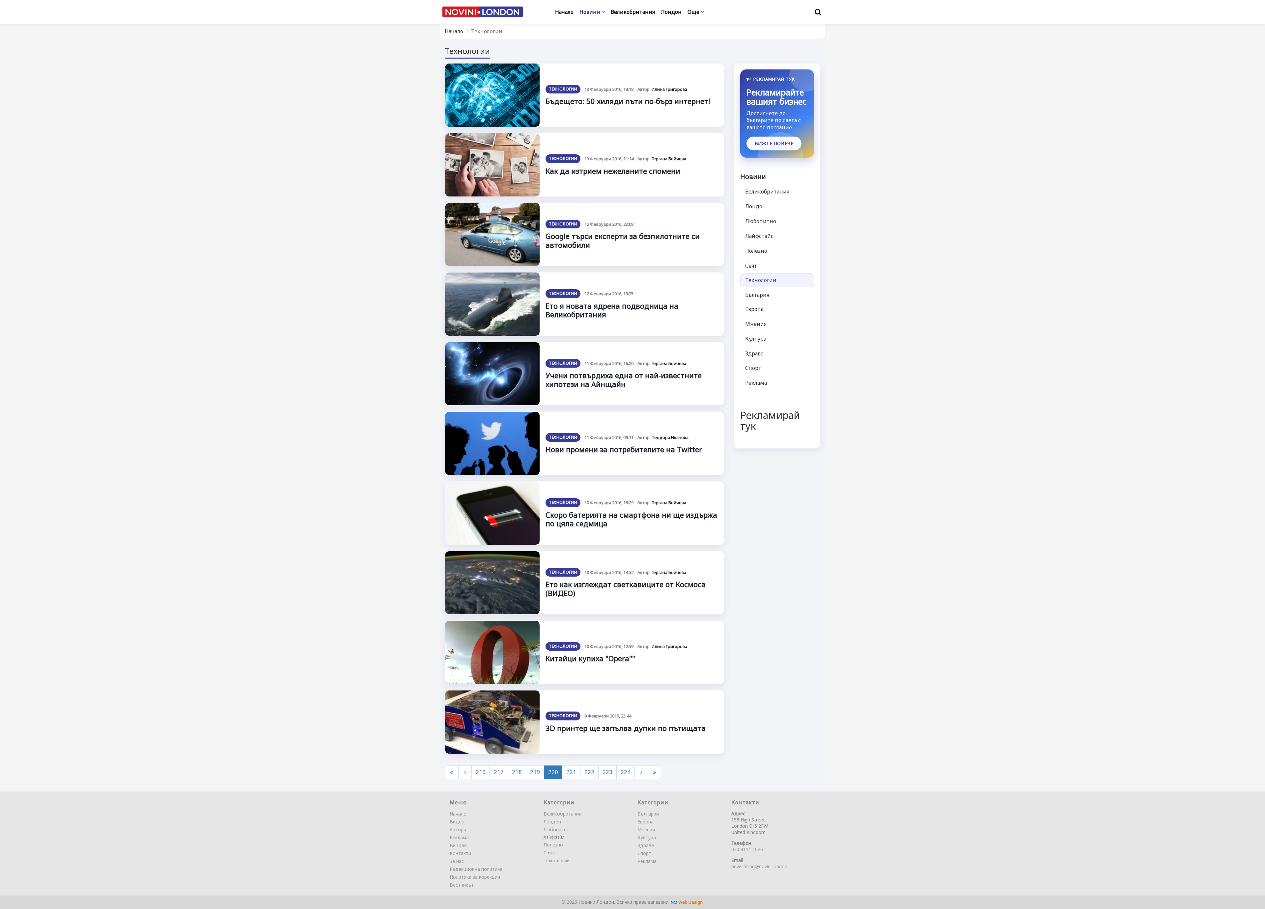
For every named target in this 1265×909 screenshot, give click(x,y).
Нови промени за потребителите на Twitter (624, 449)
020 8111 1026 (747, 849)
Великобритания (767, 191)
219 (535, 772)
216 (481, 772)
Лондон (755, 206)
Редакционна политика (476, 869)
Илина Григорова (669, 89)
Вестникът (462, 885)
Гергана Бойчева (669, 159)
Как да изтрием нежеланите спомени (613, 171)
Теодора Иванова (670, 437)
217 (499, 772)
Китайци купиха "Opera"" (590, 658)
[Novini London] (482, 12)
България (757, 295)
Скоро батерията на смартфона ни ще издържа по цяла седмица (631, 519)
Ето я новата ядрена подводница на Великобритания (612, 310)
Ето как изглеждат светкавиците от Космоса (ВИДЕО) (626, 588)
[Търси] (818, 12)
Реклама (756, 383)
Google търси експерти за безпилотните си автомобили (623, 240)
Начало (454, 31)
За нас (457, 861)
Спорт (753, 368)
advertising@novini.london (759, 866)
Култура (755, 338)
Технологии (563, 89)
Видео (457, 821)
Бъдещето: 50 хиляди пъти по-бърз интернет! (628, 101)
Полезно (756, 250)
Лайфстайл (759, 236)
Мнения (756, 323)
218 (517, 772)
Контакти (460, 853)
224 (626, 772)
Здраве (754, 353)
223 (607, 772)
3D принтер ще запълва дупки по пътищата (626, 728)
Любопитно (760, 221)
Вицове (458, 845)
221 (571, 772)
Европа (754, 309)
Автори (458, 829)
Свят (751, 265)
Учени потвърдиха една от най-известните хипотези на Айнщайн (624, 379)
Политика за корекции (475, 877)
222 (589, 772)
